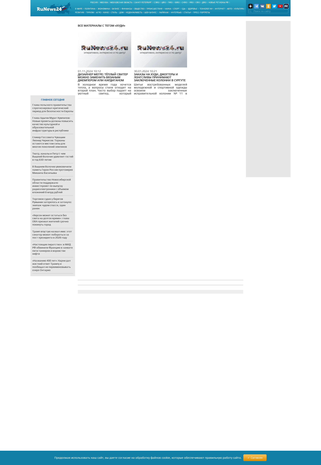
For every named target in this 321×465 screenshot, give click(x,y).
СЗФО (156, 2)
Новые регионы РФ (218, 2)
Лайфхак (164, 12)
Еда (183, 9)
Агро (98, 12)
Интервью (176, 12)
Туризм (90, 12)
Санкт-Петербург (143, 2)
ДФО (204, 2)
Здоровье (192, 9)
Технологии (206, 9)
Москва (104, 2)
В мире (78, 9)
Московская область (121, 2)
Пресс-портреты (201, 12)
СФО (198, 2)
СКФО (184, 2)
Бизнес (115, 9)
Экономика (104, 9)
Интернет (220, 9)
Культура (239, 9)
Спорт (176, 9)
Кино (106, 12)
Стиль (114, 12)
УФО (191, 2)
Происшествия (154, 9)
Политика (90, 9)
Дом (121, 12)
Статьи (187, 12)
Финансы (127, 9)
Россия (94, 2)
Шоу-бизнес (150, 12)
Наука (168, 9)
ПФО (170, 2)
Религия (79, 12)
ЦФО (163, 2)
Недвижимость (134, 12)
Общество (139, 9)
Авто (229, 9)
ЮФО (177, 2)
